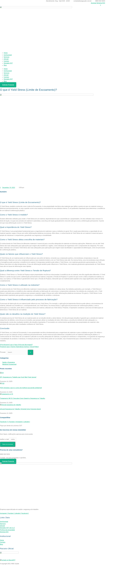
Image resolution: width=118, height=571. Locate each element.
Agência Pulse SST (58, 568)
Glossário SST (8, 63)
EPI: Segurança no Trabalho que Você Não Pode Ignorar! (18, 377)
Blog (5, 65)
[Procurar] (30, 352)
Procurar (3, 352)
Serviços (6, 57)
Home (6, 53)
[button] (52, 196)
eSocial (6, 59)
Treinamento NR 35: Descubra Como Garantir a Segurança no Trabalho (22, 398)
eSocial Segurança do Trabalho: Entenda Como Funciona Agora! (20, 409)
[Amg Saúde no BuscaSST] (7, 560)
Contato (6, 61)
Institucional (8, 55)
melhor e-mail (4, 439)
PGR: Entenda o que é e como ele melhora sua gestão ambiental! (21, 388)
